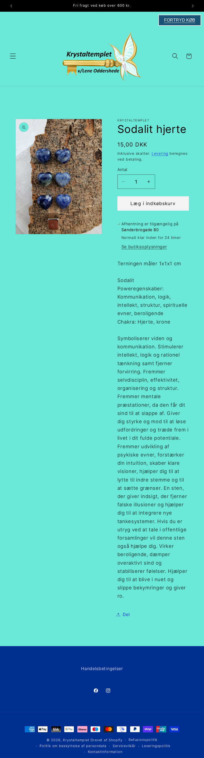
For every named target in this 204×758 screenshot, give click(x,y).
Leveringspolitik (156, 746)
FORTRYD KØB (179, 20)
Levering (160, 153)
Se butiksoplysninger (144, 246)
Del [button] (126, 614)
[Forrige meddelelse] (11, 6)
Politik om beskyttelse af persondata (73, 746)
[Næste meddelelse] (193, 6)
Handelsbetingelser (102, 668)
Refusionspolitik (143, 740)
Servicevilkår (124, 746)
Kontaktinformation (105, 752)
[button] (13, 56)
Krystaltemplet (76, 740)
